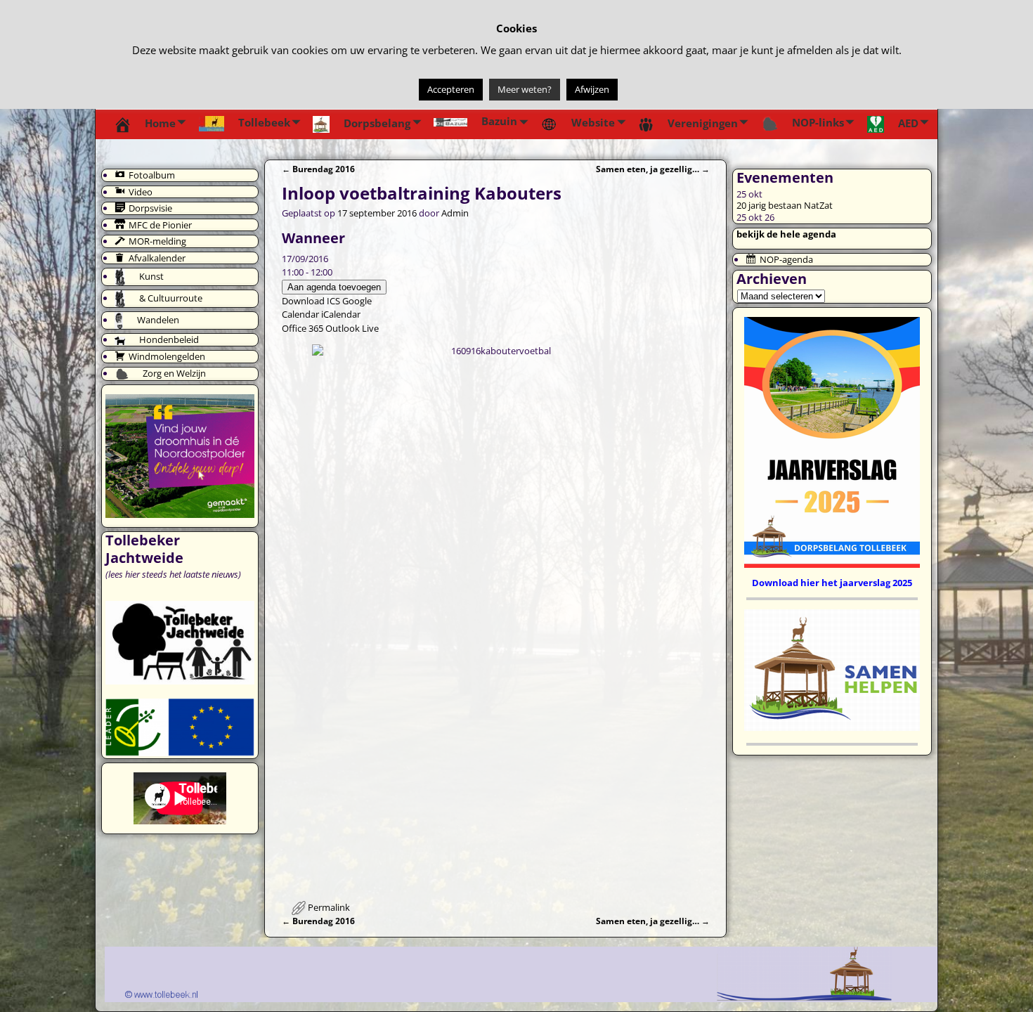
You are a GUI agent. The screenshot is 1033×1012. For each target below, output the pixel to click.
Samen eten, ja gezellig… (653, 168)
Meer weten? (525, 89)
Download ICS (311, 300)
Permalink (329, 907)
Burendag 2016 (318, 168)
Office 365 (302, 328)
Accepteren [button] (450, 89)
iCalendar (340, 314)
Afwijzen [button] (592, 89)
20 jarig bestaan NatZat (784, 205)
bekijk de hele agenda (786, 234)
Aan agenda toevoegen (334, 287)
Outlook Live (352, 328)
